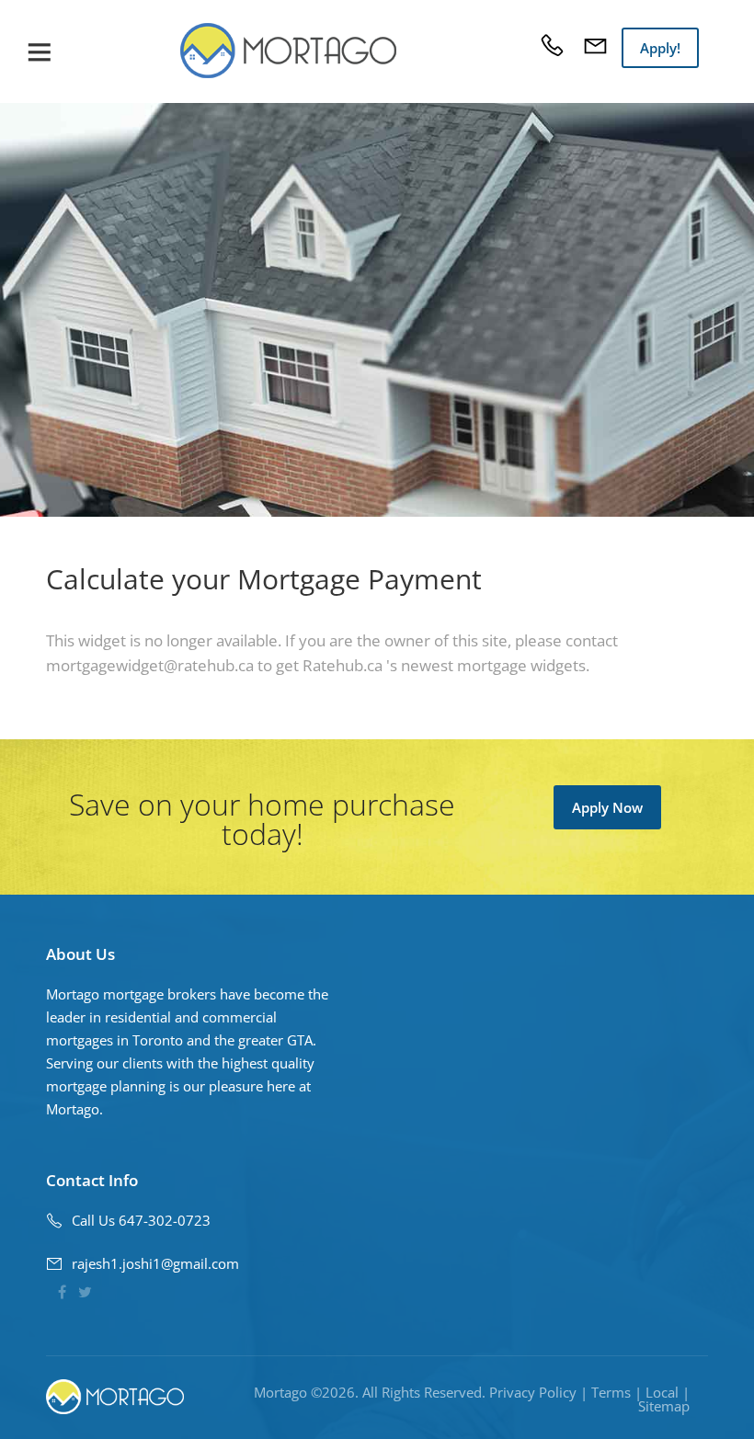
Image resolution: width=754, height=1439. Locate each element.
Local (662, 1392)
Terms (611, 1392)
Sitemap (664, 1406)
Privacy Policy (533, 1392)
